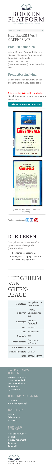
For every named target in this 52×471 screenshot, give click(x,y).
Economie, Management (23, 253)
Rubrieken (15, 409)
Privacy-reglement (17, 440)
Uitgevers (12, 420)
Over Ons (12, 400)
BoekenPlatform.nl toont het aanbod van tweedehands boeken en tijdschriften (17, 383)
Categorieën (14, 417)
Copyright (12, 446)
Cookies (12, 443)
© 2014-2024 (29, 461)
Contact (12, 437)
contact (11, 463)
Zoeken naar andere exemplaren (25, 104)
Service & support (15, 428)
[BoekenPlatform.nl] (26, 13)
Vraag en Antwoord (17, 434)
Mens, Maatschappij (21, 256)
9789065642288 (35, 356)
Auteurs (12, 414)
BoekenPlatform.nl (23, 395)
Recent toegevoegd (17, 403)
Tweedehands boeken (18, 371)
